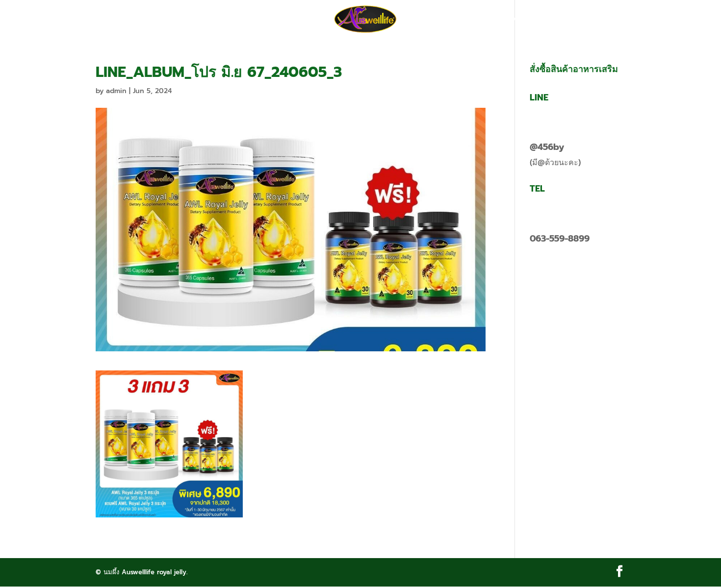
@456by (547, 147)
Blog (463, 19)
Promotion (246, 19)
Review (425, 19)
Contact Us (511, 19)
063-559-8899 (560, 238)
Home (197, 19)
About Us (303, 19)
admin (116, 91)
